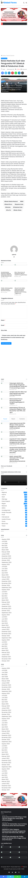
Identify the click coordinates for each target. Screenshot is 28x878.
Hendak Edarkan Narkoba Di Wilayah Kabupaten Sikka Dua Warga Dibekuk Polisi (6, 274)
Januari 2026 (5, 554)
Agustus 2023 (6, 614)
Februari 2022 (6, 652)
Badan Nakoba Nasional (11, 201)
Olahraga (4, 499)
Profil (3, 514)
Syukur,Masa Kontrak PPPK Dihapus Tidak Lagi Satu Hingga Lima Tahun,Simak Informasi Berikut (17, 425)
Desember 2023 (6, 606)
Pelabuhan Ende (18, 207)
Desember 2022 (6, 631)
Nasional (4, 505)
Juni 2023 (4, 619)
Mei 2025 (4, 570)
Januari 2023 (5, 629)
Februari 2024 (6, 602)
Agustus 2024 (6, 589)
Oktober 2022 (6, 635)
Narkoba (8, 207)
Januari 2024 (5, 604)
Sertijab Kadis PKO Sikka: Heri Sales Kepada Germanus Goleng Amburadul (18, 393)
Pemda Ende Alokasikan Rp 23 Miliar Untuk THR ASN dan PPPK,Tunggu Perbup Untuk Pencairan (18, 450)
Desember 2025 (6, 556)
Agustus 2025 (6, 564)
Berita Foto (5, 523)
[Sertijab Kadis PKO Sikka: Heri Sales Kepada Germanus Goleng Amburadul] (4, 393)
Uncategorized (6, 510)
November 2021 (6, 658)
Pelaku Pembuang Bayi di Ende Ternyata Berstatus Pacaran (7, 289)
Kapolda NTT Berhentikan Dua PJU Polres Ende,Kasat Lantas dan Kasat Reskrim (18, 433)
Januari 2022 (5, 654)
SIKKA (3, 508)
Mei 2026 (4, 545)
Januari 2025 (5, 579)
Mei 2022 (4, 646)
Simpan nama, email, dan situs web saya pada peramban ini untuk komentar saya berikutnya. (13, 337)
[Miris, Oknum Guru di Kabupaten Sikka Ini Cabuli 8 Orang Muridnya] (21, 267)
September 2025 (6, 562)
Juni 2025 (4, 568)
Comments (22, 418)
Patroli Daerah (10, 55)
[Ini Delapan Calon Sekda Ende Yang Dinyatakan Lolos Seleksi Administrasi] (23, 854)
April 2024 (5, 598)
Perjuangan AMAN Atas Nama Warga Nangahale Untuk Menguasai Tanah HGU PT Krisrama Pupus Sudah (18, 385)
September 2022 (6, 638)
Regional (4, 492)
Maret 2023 (5, 625)
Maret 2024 (5, 600)
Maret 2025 (5, 575)
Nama (3, 320)
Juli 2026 (4, 541)
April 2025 (5, 573)
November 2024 (6, 583)
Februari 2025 (6, 577)
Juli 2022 (4, 642)
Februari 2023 (6, 627)
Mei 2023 (4, 621)
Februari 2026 (6, 552)
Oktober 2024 (6, 585)
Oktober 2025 (6, 560)
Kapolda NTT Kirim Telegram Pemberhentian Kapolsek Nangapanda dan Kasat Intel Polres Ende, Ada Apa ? (18, 441)
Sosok (3, 521)
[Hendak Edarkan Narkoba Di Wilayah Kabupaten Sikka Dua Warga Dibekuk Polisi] (7, 267)
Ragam (4, 503)
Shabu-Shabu (17, 210)
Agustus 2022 (6, 640)
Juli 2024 (4, 591)
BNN (22, 201)
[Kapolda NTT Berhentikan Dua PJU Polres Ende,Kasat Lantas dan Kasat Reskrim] (4, 433)
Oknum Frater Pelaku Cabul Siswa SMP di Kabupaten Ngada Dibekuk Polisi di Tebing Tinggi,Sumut (20, 290)
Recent (13, 418)
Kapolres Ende (19, 204)
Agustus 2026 (6, 539)
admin (4, 69)
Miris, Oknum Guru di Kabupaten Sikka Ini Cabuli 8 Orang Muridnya (21, 274)
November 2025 (6, 558)
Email (3, 325)
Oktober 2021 (6, 661)
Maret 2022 (5, 650)
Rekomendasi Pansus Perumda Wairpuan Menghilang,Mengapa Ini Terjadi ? (17, 401)
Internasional (5, 517)
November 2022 (6, 633)
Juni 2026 (4, 543)
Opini (3, 497)
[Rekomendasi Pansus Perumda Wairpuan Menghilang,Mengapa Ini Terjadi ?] (4, 400)
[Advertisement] (14, 39)
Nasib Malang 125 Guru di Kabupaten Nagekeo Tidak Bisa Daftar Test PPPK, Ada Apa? (18, 410)
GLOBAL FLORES (20, 868)
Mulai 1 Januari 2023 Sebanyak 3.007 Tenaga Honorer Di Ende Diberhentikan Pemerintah (17, 459)
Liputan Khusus (6, 519)
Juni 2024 (4, 594)
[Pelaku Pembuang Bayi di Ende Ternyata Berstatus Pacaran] (7, 283)
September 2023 (6, 612)
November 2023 (6, 608)
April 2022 (5, 648)
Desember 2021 (6, 656)
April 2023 (5, 623)
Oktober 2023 (6, 610)
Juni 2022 (4, 644)
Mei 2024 (4, 596)
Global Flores (8, 204)
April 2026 (5, 547)
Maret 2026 (5, 549)
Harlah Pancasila (6, 512)
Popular (5, 418)
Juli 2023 (4, 617)
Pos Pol (9, 210)
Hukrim (4, 494)
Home (4, 55)
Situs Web (4, 330)
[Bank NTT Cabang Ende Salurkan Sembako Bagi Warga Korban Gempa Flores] (23, 859)
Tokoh (3, 526)
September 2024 (6, 587)
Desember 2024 (6, 581)
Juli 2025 (4, 566)
